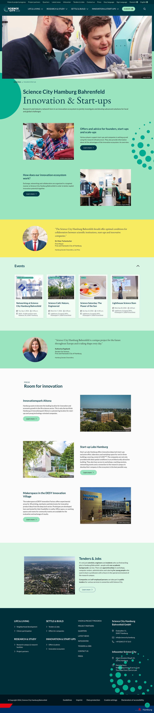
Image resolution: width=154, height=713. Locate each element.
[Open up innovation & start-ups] (118, 9)
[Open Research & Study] (66, 9)
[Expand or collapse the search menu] (144, 9)
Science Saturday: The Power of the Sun (93, 296)
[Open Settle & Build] (87, 9)
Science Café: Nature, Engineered (61, 296)
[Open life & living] (42, 9)
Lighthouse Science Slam (125, 296)
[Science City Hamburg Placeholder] (12, 9)
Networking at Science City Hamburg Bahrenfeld (29, 296)
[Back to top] (147, 705)
